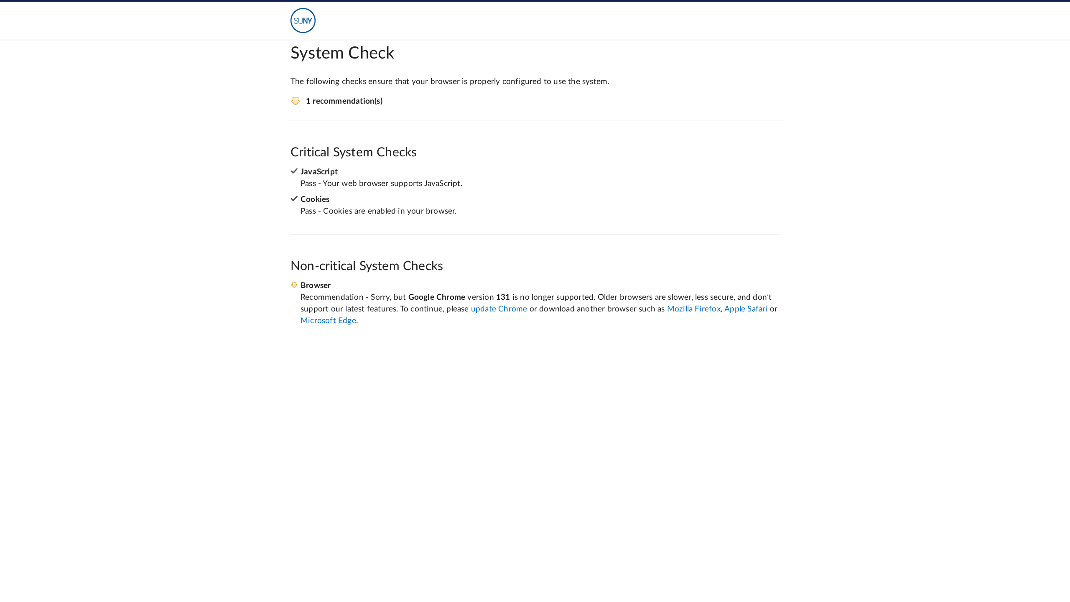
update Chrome (499, 309)
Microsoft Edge (328, 321)
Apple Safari (745, 309)
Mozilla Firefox (694, 309)
